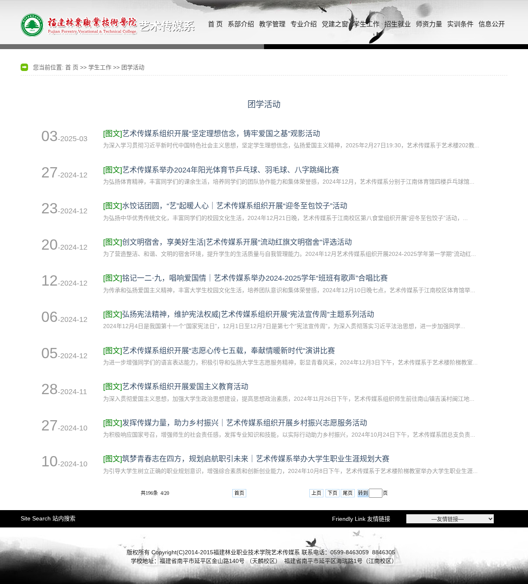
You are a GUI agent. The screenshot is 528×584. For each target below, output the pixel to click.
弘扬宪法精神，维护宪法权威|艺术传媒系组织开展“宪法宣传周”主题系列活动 (238, 314)
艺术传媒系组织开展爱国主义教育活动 (175, 387)
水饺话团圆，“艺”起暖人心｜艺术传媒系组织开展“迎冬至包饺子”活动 (225, 206)
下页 (332, 493)
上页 (316, 493)
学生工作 (366, 24)
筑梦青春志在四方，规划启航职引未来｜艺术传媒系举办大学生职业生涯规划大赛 (246, 459)
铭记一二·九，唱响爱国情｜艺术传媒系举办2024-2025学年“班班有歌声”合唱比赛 (245, 278)
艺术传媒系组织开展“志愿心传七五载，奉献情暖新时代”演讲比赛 (219, 351)
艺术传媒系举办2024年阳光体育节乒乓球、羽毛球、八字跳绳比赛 (221, 170)
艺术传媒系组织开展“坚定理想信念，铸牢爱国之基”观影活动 (211, 134)
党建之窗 (335, 24)
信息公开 (491, 24)
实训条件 (460, 24)
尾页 (348, 493)
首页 (239, 493)
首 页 (215, 24)
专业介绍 (303, 24)
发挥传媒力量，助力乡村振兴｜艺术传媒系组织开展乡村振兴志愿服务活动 (235, 423)
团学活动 (132, 67)
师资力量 (429, 24)
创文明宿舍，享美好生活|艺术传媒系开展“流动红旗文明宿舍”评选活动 (227, 242)
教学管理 (272, 24)
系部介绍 (241, 24)
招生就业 (397, 24)
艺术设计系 (109, 24)
